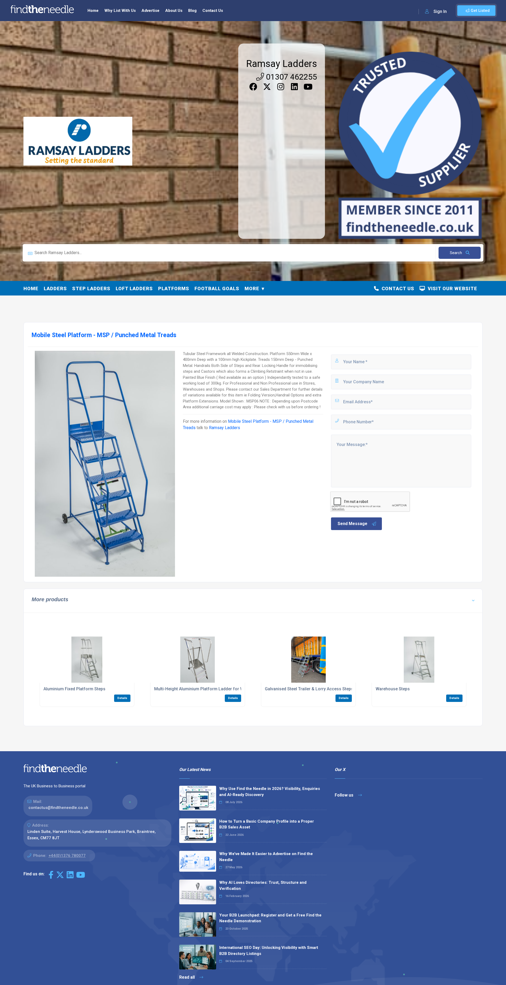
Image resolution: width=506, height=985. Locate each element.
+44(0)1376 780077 (67, 855)
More (252, 288)
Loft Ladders (134, 288)
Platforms (173, 288)
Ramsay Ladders (281, 63)
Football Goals (216, 288)
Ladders (55, 288)
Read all (187, 977)
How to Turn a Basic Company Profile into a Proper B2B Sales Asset (266, 824)
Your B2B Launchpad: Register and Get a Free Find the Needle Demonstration (270, 918)
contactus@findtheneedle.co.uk (58, 807)
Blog (192, 10)
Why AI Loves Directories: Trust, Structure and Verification (262, 885)
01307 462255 (290, 76)
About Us (173, 10)
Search (456, 252)
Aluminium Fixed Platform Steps (74, 688)
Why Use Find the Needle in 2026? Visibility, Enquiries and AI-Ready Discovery (269, 791)
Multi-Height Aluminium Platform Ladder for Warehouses (209, 688)
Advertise (150, 10)
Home (93, 10)
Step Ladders (91, 288)
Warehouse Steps (393, 688)
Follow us (344, 795)
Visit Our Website (451, 288)
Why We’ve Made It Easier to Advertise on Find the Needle (266, 856)
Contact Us (212, 10)
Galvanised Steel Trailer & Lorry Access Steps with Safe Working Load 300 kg (339, 688)
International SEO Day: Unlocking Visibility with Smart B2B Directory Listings (268, 950)
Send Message (352, 523)
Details (122, 698)
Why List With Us (120, 10)
